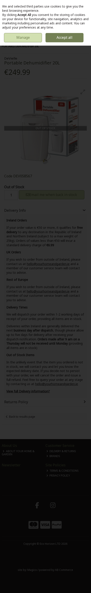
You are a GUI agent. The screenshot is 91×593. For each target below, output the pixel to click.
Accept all (64, 37)
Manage (23, 37)
